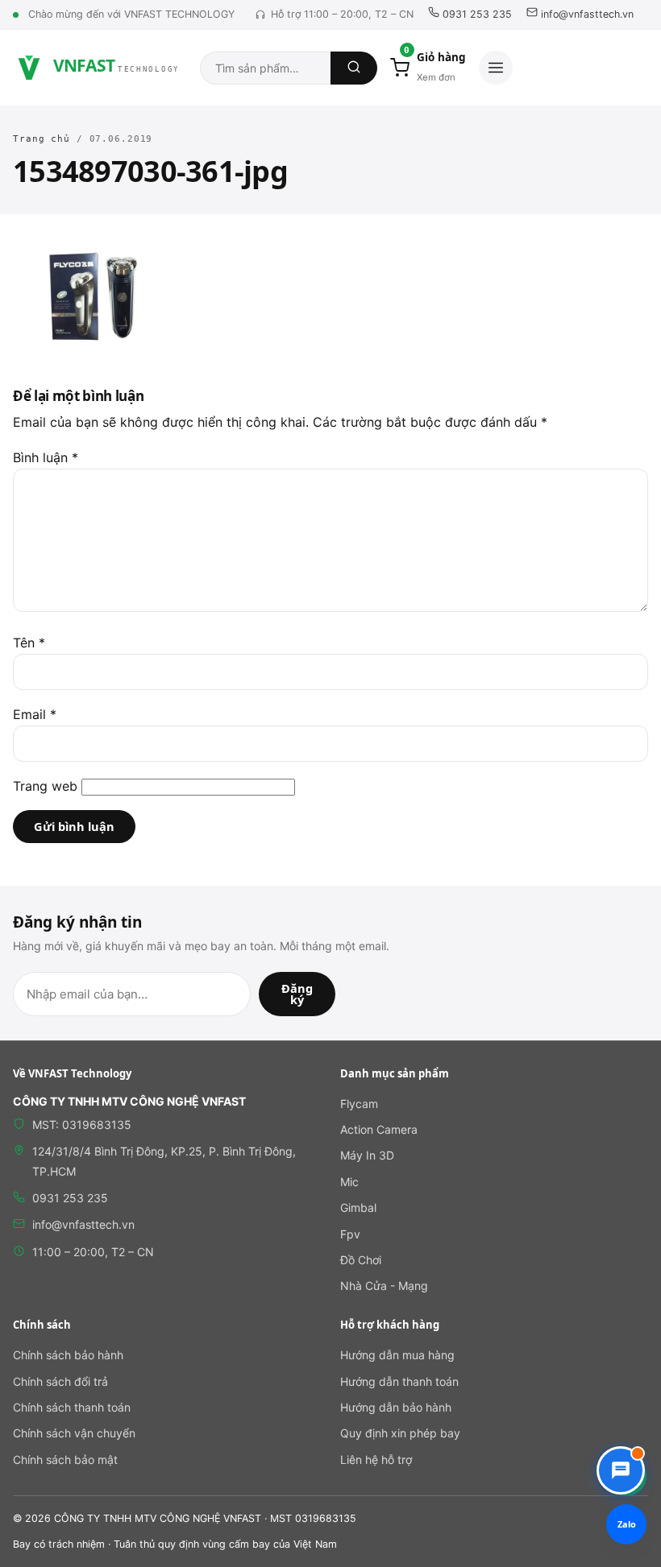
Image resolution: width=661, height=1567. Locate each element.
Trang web (45, 786)
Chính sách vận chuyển (74, 1433)
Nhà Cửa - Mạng (384, 1285)
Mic (349, 1182)
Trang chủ (41, 139)
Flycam (359, 1103)
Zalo (626, 1524)
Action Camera (379, 1129)
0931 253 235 (475, 14)
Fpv (350, 1234)
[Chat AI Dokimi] (621, 1470)
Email (34, 714)
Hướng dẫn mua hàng (397, 1355)
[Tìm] (353, 68)
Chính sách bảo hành (68, 1355)
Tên (29, 643)
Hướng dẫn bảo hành (395, 1407)
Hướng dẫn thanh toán (399, 1381)
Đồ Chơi (360, 1260)
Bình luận (45, 457)
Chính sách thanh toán (72, 1407)
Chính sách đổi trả (60, 1381)
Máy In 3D (367, 1155)
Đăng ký (297, 994)
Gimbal (358, 1207)
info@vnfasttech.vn (586, 14)
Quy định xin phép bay (400, 1433)
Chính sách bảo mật (65, 1459)
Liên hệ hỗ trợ (376, 1459)
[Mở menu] (496, 68)
